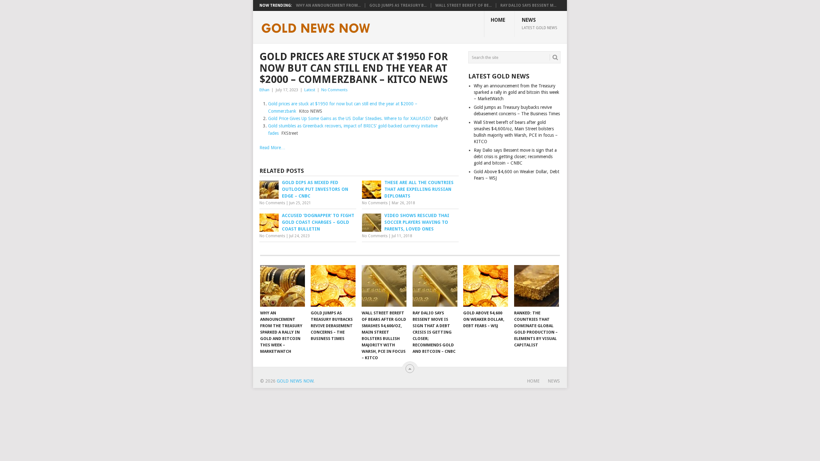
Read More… (272, 147)
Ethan (264, 89)
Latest (309, 89)
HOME (498, 20)
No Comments (334, 89)
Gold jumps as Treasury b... (398, 5)
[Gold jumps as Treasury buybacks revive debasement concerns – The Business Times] (333, 286)
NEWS (539, 23)
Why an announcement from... (328, 5)
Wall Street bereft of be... (463, 5)
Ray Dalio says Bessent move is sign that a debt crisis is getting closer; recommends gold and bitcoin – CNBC (515, 157)
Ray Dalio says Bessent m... (528, 5)
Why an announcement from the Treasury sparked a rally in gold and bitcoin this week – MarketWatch (516, 92)
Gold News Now (295, 381)
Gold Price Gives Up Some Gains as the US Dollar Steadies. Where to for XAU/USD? (349, 118)
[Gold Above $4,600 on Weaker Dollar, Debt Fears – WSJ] (485, 286)
